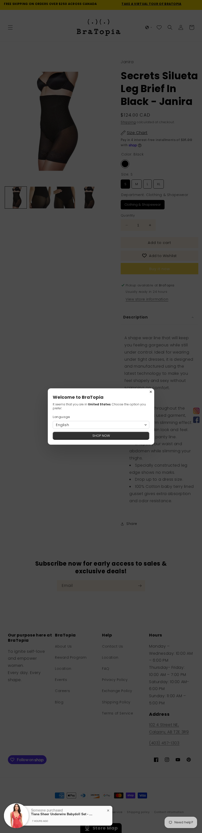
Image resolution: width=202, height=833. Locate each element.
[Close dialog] (150, 391)
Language (61, 417)
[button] (101, 425)
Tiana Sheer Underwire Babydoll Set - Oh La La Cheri (62, 814)
